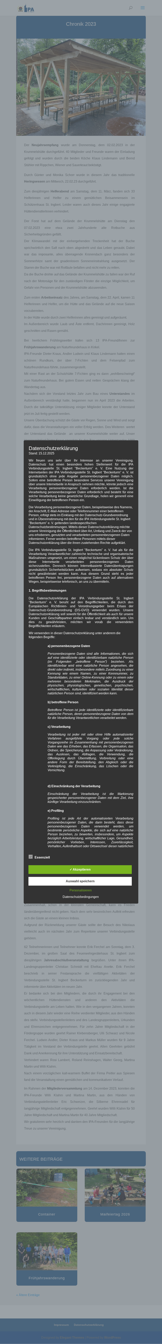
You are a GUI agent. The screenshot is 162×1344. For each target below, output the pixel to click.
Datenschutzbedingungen (81, 897)
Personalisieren (81, 890)
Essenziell (42, 857)
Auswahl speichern (80, 881)
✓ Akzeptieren (80, 869)
